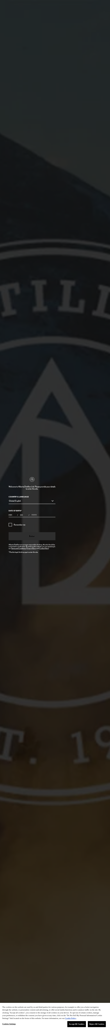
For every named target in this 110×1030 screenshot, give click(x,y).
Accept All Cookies (76, 1024)
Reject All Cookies (96, 1024)
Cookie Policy (44, 548)
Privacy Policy (31, 548)
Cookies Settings (9, 1024)
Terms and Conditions (18, 548)
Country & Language (19, 497)
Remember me (19, 525)
